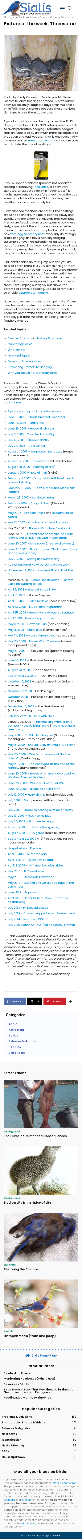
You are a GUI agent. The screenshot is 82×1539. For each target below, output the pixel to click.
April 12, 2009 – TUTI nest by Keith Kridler (35, 865)
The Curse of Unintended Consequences (35, 1136)
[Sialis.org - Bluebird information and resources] (26, 8)
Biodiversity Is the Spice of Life (27, 1202)
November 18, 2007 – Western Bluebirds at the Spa (40, 572)
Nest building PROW (35, 726)
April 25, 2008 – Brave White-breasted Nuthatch (42, 612)
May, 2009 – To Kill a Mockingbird (30, 735)
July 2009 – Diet (19, 800)
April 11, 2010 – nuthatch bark (27, 854)
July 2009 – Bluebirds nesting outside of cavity (40, 810)
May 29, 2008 (17, 651)
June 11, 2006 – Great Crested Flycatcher (36, 417)
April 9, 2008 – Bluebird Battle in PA (32, 589)
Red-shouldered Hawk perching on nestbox (38, 565)
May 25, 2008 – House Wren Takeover (34, 641)
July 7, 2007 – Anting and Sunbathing (33, 559)
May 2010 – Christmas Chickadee (31, 877)
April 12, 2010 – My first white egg (30, 860)
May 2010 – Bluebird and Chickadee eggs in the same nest (41, 885)
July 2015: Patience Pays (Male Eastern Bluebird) (41, 925)
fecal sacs (40, 187)
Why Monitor (16, 350)
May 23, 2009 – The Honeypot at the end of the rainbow (41, 766)
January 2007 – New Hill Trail (27, 473)
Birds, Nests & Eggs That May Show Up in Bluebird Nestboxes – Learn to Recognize (38, 1391)
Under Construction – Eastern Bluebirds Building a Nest (40, 582)
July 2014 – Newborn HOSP (26, 919)
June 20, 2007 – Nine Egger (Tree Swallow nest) (41, 543)
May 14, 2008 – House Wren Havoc (31, 635)
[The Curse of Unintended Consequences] (41, 1104)
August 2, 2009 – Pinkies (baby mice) (33, 827)
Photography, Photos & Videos (20, 17)
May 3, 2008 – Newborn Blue (27, 624)
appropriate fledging (33, 293)
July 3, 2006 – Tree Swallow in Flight (32, 434)
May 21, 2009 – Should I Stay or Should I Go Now (40, 745)
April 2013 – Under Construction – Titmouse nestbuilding (38, 900)
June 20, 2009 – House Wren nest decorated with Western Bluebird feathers (42, 775)
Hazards (8, 1331)
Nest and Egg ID (19, 355)
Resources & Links (16, 1384)
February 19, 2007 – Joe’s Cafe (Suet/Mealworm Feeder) (41, 490)
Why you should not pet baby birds (32, 373)
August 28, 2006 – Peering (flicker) (32, 467)
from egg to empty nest (27, 234)
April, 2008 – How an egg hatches (31, 618)
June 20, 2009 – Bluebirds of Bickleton (34, 789)
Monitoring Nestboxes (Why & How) (29, 1379)
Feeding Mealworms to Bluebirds (27, 1397)
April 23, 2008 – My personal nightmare (35, 607)
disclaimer (28, 1523)
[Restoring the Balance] (41, 1237)
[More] (71, 1001)
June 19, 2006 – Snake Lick (26, 423)
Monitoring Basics (20, 344)
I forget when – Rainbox (24, 848)
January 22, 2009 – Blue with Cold (31, 716)
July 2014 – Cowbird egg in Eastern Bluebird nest (42, 913)
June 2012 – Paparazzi (23, 892)
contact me (12, 402)
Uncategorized (12, 1131)
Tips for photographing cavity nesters (34, 411)
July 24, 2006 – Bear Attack (27, 446)
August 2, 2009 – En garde (26, 833)
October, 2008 (18, 697)
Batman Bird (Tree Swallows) (49, 528)
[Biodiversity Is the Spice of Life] (41, 1170)
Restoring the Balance (21, 1269)
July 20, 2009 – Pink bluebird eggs (31, 821)
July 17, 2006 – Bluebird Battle (28, 440)
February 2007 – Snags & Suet (29, 503)
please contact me (64, 1483)
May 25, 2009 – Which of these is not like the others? (39, 756)
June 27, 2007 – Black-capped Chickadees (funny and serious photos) (43, 551)
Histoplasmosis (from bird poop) (30, 1336)
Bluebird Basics (18, 338)
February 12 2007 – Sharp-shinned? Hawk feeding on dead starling (42, 480)
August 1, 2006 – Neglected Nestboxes (35, 451)
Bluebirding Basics (17, 1373)
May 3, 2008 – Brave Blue (25, 630)
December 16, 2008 (21, 706)
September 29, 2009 (22, 839)
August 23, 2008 (19, 670)
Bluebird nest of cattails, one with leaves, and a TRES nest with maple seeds (40, 536)
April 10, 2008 (16, 595)
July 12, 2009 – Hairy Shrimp (26, 794)
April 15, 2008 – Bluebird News (28, 601)
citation (26, 1500)
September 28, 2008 (22, 676)
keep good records (41, 140)
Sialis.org (9, 1500)
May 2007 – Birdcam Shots (26, 513)
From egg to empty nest (25, 361)
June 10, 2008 (17, 660)
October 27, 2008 (20, 691)
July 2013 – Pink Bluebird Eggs (28, 908)
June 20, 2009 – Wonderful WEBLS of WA (36, 783)
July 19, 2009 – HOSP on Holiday (29, 816)
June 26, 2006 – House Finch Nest (31, 428)
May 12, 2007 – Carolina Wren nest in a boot (38, 522)
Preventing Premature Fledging (30, 367)
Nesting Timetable (49, 338)
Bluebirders (10, 1264)
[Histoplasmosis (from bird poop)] (41, 1303)
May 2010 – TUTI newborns (26, 871)
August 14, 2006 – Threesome (28, 461)
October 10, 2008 (19, 681)
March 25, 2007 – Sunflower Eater (31, 497)
